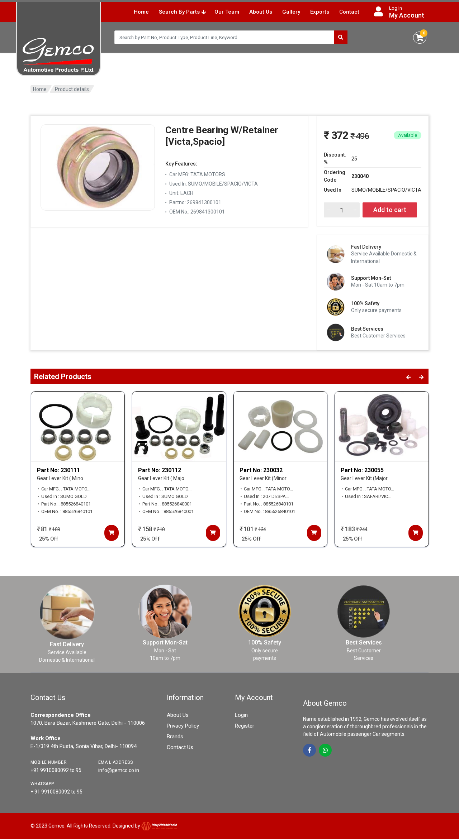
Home (141, 12)
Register (244, 726)
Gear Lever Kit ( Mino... (61, 478)
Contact (349, 12)
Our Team (226, 12)
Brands (175, 736)
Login (241, 715)
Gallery (291, 12)
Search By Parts (180, 12)
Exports (319, 12)
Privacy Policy (183, 726)
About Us (260, 12)
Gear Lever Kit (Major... (366, 478)
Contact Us (180, 747)
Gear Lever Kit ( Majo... (163, 478)
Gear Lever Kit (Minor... (264, 478)
